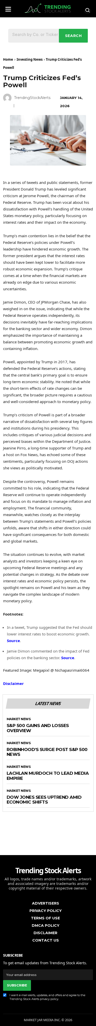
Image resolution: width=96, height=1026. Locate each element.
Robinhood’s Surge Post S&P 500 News (47, 752)
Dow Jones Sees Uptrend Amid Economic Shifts (44, 800)
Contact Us (45, 940)
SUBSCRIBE (17, 985)
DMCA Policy (45, 925)
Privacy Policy (45, 910)
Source (13, 640)
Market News (19, 719)
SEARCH (73, 35)
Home (8, 59)
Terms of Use (45, 918)
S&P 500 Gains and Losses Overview (38, 728)
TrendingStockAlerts (32, 97)
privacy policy (49, 999)
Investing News (29, 59)
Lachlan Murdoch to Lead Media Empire (48, 776)
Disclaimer (13, 683)
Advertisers (45, 903)
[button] (8, 8)
